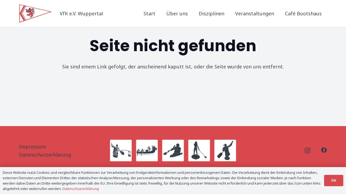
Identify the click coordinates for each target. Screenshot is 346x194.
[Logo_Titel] (36, 13)
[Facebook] (324, 150)
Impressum (32, 146)
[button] (229, 13)
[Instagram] (307, 150)
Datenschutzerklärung (45, 154)
